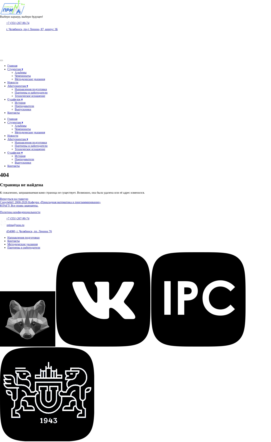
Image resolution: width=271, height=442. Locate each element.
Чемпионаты (23, 75)
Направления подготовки (31, 89)
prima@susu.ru (15, 225)
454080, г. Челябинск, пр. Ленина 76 (29, 231)
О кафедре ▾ (15, 99)
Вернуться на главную (14, 198)
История (20, 102)
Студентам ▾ (15, 69)
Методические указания (30, 79)
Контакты (13, 112)
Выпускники (23, 109)
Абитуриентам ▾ (17, 86)
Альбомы (21, 72)
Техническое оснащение (30, 95)
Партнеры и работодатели (31, 92)
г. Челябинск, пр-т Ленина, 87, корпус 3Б (32, 29)
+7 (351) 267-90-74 (17, 23)
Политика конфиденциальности (20, 212)
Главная (12, 65)
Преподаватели (24, 106)
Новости (12, 82)
